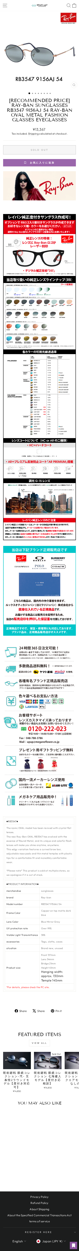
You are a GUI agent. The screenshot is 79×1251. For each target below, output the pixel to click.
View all (39, 1043)
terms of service (39, 1221)
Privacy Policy (39, 1197)
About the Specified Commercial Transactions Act (39, 1215)
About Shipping (39, 1209)
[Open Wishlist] (73, 1245)
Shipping (33, 133)
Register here (38, 1232)
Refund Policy (39, 1203)
